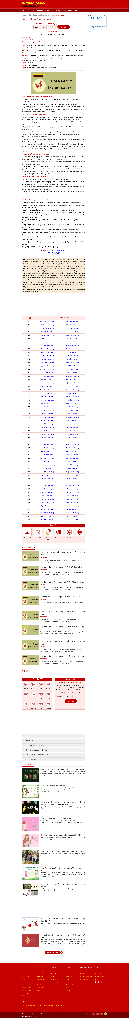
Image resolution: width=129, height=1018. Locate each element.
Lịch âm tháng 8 (25, 984)
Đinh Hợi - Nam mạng (47, 516)
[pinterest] (102, 1015)
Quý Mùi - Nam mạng (47, 502)
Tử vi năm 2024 (83, 982)
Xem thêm (53, 525)
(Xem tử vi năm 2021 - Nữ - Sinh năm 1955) (54, 34)
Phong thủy (40, 10)
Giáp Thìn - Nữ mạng (72, 369)
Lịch (28, 10)
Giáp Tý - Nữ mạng (72, 437)
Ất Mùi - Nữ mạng (72, 338)
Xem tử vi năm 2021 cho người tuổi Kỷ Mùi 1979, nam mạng (62, 582)
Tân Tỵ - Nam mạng (47, 495)
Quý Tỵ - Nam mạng (47, 331)
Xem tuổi (53, 976)
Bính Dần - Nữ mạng (72, 444)
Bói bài (67, 979)
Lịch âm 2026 (25, 979)
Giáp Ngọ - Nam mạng (47, 335)
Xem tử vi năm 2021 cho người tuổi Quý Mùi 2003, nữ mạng (62, 656)
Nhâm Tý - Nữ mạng (72, 396)
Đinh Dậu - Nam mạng (47, 345)
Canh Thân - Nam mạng (47, 424)
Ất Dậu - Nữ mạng (72, 509)
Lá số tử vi (39, 990)
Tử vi (33, 10)
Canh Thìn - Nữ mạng (72, 492)
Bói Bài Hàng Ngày (31, 759)
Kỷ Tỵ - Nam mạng (47, 454)
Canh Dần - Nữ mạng (72, 321)
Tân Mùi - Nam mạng (47, 461)
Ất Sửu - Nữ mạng (72, 441)
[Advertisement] (80, 4)
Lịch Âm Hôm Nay (30, 736)
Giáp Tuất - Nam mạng (47, 472)
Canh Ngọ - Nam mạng (47, 458)
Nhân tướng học (68, 10)
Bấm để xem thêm (52, 952)
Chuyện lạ (97, 979)
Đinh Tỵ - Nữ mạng (72, 413)
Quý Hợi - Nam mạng (47, 434)
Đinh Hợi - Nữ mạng (72, 516)
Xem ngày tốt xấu (26, 987)
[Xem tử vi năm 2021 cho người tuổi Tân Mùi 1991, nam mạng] (30, 619)
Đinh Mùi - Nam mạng (47, 379)
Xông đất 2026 (40, 987)
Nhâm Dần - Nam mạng (47, 362)
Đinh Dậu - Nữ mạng (72, 345)
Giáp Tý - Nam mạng (47, 437)
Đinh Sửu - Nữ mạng (72, 482)
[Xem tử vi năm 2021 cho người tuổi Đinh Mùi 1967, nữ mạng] (30, 575)
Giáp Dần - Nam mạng (47, 403)
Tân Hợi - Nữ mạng (72, 393)
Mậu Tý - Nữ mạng (72, 519)
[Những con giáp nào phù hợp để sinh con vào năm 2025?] (30, 847)
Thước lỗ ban (54, 973)
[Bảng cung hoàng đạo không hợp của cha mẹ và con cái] (30, 863)
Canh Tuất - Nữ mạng (72, 390)
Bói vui (47, 10)
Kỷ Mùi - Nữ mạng (72, 420)
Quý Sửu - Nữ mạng (72, 400)
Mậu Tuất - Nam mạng (47, 349)
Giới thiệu (24, 1016)
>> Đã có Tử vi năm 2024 (53, 253)
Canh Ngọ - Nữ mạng (72, 458)
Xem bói (68, 971)
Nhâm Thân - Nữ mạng (72, 465)
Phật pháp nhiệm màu (99, 976)
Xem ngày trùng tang (26, 990)
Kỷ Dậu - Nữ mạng (72, 386)
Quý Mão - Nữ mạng (72, 366)
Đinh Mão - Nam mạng (47, 448)
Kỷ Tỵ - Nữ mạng (72, 454)
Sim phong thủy (54, 982)
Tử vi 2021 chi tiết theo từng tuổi (41, 15)
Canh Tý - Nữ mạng (72, 355)
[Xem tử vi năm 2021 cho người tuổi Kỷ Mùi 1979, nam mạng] (30, 590)
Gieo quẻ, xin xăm (70, 984)
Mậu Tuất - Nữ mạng (72, 349)
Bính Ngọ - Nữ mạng (72, 376)
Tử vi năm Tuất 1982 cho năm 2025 (53, 786)
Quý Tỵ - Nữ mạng (72, 331)
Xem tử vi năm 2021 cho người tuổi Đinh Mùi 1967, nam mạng (62, 553)
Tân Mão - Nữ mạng (72, 325)
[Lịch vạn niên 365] (33, 4)
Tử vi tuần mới (40, 973)
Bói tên (67, 987)
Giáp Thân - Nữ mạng (72, 506)
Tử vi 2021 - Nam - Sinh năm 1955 (53, 31)
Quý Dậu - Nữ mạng (72, 468)
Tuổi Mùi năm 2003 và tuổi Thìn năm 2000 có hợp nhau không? (62, 869)
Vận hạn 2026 (39, 984)
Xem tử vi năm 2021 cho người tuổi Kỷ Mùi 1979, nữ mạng (61, 597)
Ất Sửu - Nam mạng (47, 441)
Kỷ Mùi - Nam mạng (47, 420)
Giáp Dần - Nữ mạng (72, 403)
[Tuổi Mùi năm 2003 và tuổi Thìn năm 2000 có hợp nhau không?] (30, 879)
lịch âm (30, 205)
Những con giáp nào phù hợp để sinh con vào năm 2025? (61, 835)
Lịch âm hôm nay (25, 976)
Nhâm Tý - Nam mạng (47, 396)
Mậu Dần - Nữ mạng (72, 485)
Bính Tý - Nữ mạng (72, 478)
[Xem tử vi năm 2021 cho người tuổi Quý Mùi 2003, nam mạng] (30, 649)
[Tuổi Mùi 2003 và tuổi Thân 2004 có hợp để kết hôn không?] (30, 781)
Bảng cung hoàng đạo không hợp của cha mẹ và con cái (61, 851)
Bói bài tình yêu (69, 982)
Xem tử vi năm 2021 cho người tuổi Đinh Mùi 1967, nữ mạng (62, 567)
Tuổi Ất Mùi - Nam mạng (57, 15)
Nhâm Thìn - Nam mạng (47, 328)
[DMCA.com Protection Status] (105, 1015)
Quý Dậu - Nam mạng (47, 468)
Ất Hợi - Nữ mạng (72, 475)
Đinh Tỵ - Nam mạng (47, 413)
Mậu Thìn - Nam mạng (47, 451)
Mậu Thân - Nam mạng (47, 383)
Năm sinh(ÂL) (52, 24)
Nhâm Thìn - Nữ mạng (72, 328)
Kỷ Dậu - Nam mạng (47, 386)
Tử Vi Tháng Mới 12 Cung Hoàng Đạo (36, 754)
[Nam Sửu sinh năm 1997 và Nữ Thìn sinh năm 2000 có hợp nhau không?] (30, 930)
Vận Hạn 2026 (70, 679)
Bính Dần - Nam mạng (47, 444)
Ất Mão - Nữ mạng (72, 407)
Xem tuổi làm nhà (55, 971)
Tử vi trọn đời (39, 993)
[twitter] (98, 1015)
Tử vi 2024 (39, 982)
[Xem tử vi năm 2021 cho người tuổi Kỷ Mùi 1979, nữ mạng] (30, 605)
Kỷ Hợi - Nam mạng (47, 352)
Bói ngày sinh (69, 976)
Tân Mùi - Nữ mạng (72, 461)
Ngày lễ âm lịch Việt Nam (27, 993)
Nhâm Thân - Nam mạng (47, 465)
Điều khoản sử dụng (32, 1016)
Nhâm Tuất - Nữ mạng (72, 431)
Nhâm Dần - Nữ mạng (72, 362)
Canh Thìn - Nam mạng (47, 492)
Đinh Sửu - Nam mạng (47, 482)
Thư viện (77, 10)
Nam (36, 27)
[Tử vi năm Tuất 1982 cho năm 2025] (30, 797)
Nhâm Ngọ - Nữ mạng (72, 499)
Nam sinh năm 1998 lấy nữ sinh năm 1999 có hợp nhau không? (62, 885)
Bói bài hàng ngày (69, 993)
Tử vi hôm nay (83, 971)
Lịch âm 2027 (25, 982)
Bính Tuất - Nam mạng (47, 513)
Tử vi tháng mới (40, 976)
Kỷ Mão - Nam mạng (47, 489)
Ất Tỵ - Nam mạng (47, 372)
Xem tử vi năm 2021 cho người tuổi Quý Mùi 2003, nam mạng (62, 642)
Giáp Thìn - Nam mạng (47, 369)
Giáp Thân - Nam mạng (47, 506)
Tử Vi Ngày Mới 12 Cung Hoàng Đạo (36, 750)
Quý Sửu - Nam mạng (47, 400)
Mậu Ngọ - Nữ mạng (72, 417)
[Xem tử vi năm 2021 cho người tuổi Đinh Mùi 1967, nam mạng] (30, 560)
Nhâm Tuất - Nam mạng (47, 431)
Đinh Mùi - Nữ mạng (72, 379)
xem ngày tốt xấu (63, 1005)
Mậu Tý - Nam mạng (47, 519)
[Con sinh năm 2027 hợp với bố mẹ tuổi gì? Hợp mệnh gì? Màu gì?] (30, 946)
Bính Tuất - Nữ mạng (72, 513)
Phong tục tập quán (26, 995)
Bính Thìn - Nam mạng (47, 410)
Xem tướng (68, 973)
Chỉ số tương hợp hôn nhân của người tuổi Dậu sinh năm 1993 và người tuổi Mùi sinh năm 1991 (62, 803)
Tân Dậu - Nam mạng (47, 427)
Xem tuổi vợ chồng (55, 979)
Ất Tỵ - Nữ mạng (72, 372)
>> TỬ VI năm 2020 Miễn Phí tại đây (53, 251)
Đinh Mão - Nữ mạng (72, 448)
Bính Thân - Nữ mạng (72, 342)
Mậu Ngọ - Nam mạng (47, 417)
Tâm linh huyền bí (98, 973)
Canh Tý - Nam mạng (47, 355)
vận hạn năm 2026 (51, 1005)
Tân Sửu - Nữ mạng (73, 359)
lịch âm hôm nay (30, 1005)
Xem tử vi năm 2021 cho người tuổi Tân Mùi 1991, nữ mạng (62, 626)
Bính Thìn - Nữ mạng (72, 410)
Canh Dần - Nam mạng (47, 321)
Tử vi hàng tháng (84, 979)
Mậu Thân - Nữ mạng (72, 383)
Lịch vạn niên (25, 971)
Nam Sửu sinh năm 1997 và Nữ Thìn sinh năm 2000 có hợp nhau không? (62, 919)
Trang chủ (24, 15)
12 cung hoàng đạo (56, 10)
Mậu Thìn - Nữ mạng (72, 451)
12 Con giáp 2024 (37, 679)
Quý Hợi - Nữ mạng (72, 434)
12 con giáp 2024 (40, 979)
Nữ (44, 27)
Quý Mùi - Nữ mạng (72, 502)
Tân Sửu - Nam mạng (47, 359)
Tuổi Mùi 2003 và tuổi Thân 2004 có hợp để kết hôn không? (62, 769)
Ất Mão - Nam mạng (47, 407)
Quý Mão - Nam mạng (47, 366)
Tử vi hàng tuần (83, 973)
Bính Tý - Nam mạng (47, 478)
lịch (23, 1005)
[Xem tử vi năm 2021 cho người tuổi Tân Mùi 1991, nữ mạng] (30, 634)
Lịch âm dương (25, 973)
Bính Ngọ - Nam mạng (47, 376)
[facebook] (94, 1015)
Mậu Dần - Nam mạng (47, 485)
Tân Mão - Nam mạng (47, 325)
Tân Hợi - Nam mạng (47, 393)
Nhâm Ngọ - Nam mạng (47, 499)
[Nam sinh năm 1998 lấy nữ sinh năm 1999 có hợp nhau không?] (30, 896)
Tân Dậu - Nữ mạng (72, 427)
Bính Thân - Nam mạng (47, 342)
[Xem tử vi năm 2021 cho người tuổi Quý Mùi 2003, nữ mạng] (30, 664)
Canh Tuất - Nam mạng (47, 390)
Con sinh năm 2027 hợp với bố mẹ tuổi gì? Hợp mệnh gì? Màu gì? (62, 936)
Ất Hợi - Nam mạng (47, 475)
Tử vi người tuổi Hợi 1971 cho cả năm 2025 (56, 819)
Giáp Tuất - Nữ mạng (72, 472)
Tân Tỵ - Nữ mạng (72, 495)
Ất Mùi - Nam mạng (47, 338)
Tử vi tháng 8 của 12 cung (86, 976)
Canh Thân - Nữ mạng (72, 424)
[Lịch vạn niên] (24, 10)
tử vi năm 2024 (40, 1005)
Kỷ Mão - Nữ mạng (72, 489)
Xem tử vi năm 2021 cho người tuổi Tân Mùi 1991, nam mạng (62, 613)
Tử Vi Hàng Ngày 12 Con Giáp (34, 745)
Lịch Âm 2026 (29, 740)
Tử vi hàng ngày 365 (41, 971)
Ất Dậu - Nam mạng (47, 509)
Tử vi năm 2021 (43, 557)
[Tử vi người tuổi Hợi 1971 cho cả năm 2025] (30, 830)
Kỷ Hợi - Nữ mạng (72, 352)
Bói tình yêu (68, 990)
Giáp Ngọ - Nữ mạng (72, 335)
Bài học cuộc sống (99, 971)
